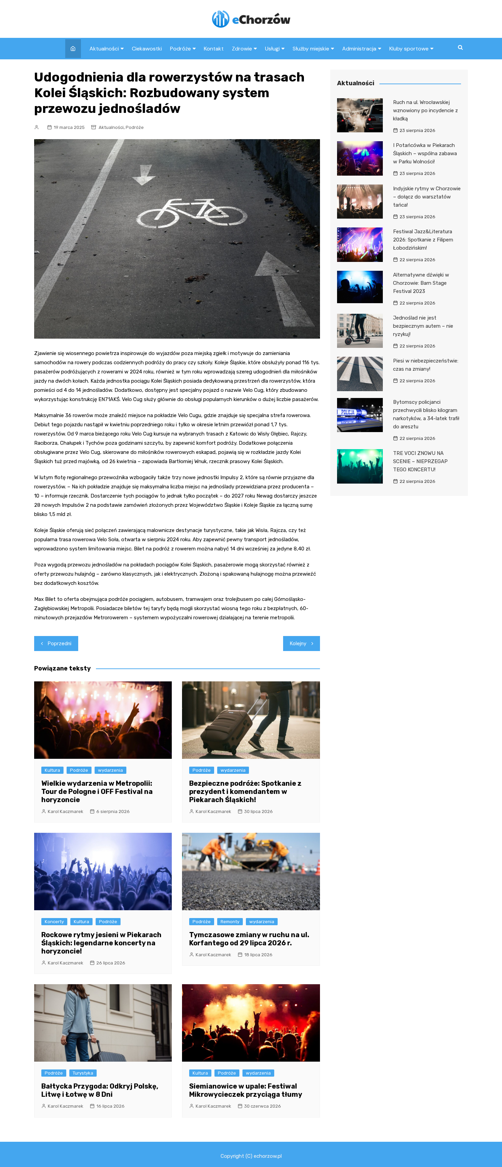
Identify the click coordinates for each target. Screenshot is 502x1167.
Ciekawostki (147, 48)
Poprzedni (59, 643)
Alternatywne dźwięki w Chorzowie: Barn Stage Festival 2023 (421, 283)
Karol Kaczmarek (65, 811)
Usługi (272, 48)
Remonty (230, 921)
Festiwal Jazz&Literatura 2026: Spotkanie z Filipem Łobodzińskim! (423, 239)
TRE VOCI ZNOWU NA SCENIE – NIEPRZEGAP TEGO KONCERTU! (420, 461)
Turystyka (83, 1073)
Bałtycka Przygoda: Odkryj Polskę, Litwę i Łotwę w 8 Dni (99, 1090)
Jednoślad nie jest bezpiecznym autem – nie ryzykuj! (423, 326)
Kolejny (298, 643)
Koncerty (54, 921)
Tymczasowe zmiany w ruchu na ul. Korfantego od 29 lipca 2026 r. (249, 939)
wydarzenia (110, 770)
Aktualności (104, 48)
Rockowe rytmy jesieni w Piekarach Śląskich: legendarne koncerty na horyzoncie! (101, 943)
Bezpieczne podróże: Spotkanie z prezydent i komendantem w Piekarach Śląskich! (245, 791)
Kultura (52, 770)
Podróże (180, 48)
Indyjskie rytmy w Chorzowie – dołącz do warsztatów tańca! (427, 197)
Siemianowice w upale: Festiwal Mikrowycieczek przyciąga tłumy (245, 1090)
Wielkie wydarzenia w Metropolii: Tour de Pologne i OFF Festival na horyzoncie (97, 791)
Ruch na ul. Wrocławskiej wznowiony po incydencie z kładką (425, 110)
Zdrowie (242, 48)
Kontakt (214, 48)
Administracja (359, 48)
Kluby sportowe (409, 48)
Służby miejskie (311, 48)
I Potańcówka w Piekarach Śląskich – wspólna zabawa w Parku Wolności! (425, 153)
